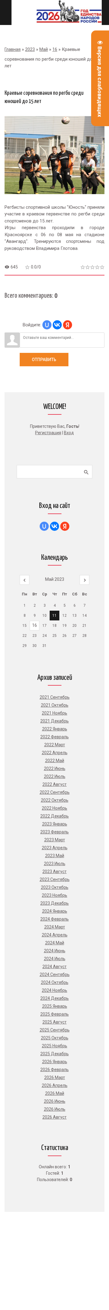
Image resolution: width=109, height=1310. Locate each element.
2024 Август (54, 966)
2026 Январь (54, 1061)
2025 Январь (54, 1006)
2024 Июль (54, 958)
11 (54, 615)
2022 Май (54, 760)
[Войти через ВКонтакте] (57, 324)
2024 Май (54, 942)
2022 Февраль (54, 736)
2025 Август (54, 1022)
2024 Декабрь (54, 998)
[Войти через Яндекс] (67, 324)
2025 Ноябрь (54, 1045)
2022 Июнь (54, 768)
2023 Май (54, 855)
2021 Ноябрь (54, 713)
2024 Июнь (54, 950)
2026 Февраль (54, 1069)
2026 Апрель (55, 1085)
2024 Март (54, 927)
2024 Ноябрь (54, 990)
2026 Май (54, 1093)
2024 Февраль (54, 919)
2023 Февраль (54, 831)
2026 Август (54, 1117)
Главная (13, 49)
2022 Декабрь (54, 816)
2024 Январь (54, 911)
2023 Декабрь (54, 903)
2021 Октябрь (54, 705)
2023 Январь (54, 824)
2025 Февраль (54, 1014)
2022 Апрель (55, 752)
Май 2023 (54, 579)
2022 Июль (54, 776)
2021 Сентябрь (55, 697)
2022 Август (54, 784)
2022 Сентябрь (55, 792)
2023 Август (54, 871)
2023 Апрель (55, 847)
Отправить (44, 359)
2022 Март (54, 744)
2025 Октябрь (54, 1037)
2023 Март (54, 839)
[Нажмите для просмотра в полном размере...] (54, 198)
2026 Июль (54, 1109)
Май (43, 49)
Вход (69, 432)
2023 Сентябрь (55, 879)
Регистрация (48, 432)
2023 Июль (54, 863)
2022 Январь (54, 728)
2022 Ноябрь (54, 808)
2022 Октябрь (54, 800)
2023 (30, 49)
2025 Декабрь (54, 1053)
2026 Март (54, 1077)
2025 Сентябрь (55, 1030)
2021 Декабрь (54, 721)
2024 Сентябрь (55, 974)
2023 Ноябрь (54, 895)
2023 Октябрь (54, 887)
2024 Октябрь (54, 982)
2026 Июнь (54, 1101)
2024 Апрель (55, 934)
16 (54, 49)
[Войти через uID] (46, 324)
